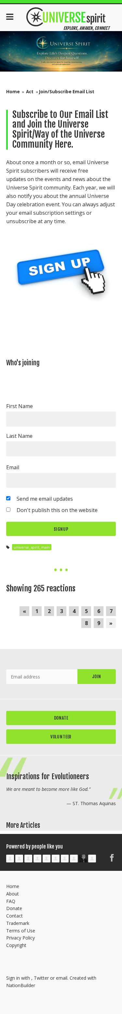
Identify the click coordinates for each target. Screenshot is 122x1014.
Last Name (19, 435)
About (12, 894)
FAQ (10, 901)
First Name (19, 406)
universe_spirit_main (32, 547)
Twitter (41, 978)
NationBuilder (20, 985)
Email (12, 467)
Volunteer (61, 736)
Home (13, 92)
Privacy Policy (20, 938)
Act (30, 92)
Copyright (16, 945)
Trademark (17, 923)
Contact (14, 916)
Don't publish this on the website (57, 510)
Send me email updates (45, 498)
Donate (61, 718)
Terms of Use (20, 931)
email (61, 978)
